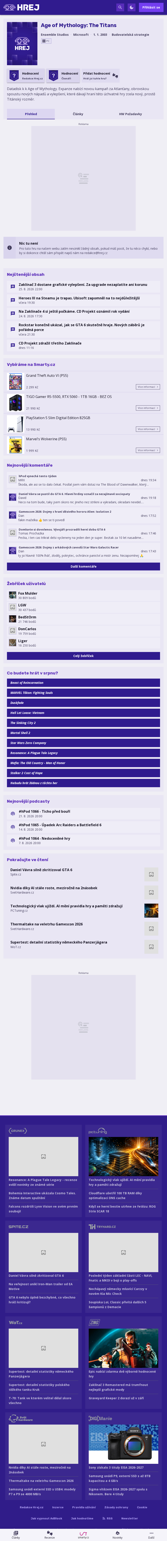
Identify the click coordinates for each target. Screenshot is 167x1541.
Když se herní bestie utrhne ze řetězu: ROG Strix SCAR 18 (122, 1208)
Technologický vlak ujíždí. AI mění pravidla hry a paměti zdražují (66, 906)
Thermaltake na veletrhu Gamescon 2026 (46, 924)
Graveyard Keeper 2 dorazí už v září (116, 1398)
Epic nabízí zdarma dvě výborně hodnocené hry (122, 1373)
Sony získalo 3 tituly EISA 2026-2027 (116, 1467)
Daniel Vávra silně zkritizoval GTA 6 (41, 869)
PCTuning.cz (19, 910)
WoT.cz (15, 947)
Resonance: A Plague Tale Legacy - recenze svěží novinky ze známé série (43, 1182)
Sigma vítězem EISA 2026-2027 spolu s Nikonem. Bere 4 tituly (118, 1491)
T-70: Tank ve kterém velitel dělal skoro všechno (40, 1400)
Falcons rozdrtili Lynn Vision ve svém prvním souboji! (43, 1208)
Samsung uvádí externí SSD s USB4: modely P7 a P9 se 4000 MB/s (42, 1491)
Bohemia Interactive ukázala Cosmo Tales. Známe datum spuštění (42, 1195)
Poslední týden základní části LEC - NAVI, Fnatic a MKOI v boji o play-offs (120, 1277)
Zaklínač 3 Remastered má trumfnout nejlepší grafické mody (118, 1387)
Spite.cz (15, 874)
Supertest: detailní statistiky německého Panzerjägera (58, 942)
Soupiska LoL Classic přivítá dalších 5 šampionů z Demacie (117, 1304)
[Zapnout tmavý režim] (131, 7)
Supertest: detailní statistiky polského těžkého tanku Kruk (39, 1387)
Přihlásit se (151, 7)
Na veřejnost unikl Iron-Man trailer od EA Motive (41, 1286)
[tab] (31, 114)
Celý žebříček (83, 656)
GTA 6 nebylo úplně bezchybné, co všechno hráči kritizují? (42, 1299)
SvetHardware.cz (22, 892)
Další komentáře (84, 566)
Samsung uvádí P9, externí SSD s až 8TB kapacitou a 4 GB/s (119, 1478)
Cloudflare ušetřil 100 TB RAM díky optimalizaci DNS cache (115, 1195)
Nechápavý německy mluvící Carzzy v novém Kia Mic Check (118, 1291)
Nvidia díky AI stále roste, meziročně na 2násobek (53, 888)
